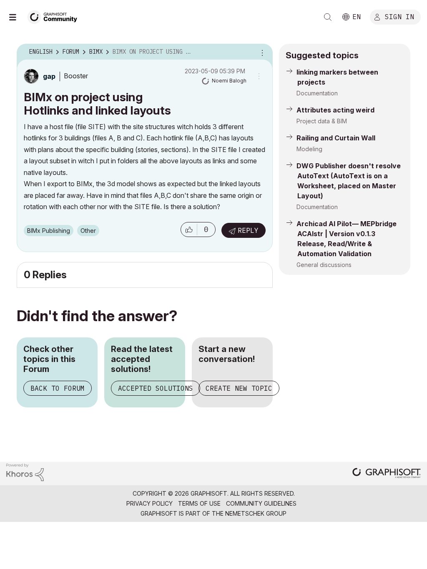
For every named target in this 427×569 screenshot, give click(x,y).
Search (328, 17)
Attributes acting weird (335, 110)
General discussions (324, 264)
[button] (189, 229)
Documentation (317, 93)
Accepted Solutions (155, 388)
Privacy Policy (149, 503)
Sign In (399, 16)
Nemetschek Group (255, 513)
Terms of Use (199, 503)
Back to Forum (57, 388)
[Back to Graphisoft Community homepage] (55, 16)
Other (88, 230)
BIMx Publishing (48, 230)
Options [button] (261, 52)
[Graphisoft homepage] (386, 473)
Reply (248, 230)
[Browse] (16, 17)
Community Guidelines (261, 503)
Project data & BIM (321, 121)
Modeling (309, 148)
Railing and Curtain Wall (335, 138)
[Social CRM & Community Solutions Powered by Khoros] (25, 471)
